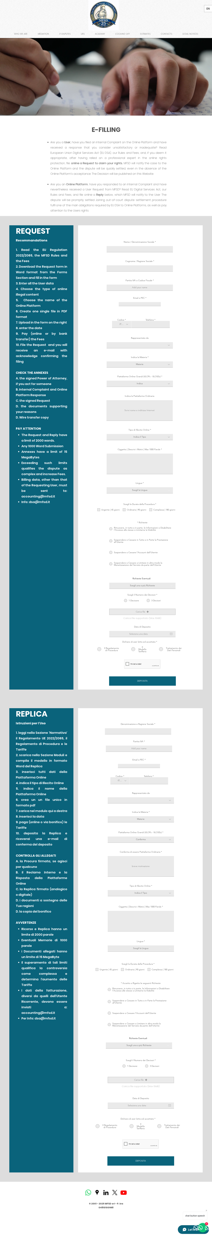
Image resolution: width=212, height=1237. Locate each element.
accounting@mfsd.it (38, 496)
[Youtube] (123, 1192)
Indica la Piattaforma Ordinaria (139, 396)
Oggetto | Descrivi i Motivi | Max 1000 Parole (139, 449)
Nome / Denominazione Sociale (139, 242)
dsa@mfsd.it (39, 502)
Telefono (150, 320)
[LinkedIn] (106, 1192)
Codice (120, 320)
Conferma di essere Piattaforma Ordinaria (140, 852)
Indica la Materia (139, 357)
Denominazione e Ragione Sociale (137, 724)
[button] (142, 612)
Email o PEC (139, 298)
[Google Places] (97, 1192)
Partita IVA (138, 741)
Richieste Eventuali (142, 578)
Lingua (139, 483)
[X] (114, 1192)
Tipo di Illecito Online (139, 430)
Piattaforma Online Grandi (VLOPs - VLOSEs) (139, 376)
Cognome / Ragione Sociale (139, 261)
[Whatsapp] (88, 1192)
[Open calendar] (171, 634)
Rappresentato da (140, 338)
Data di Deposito (142, 627)
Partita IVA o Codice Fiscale (139, 280)
